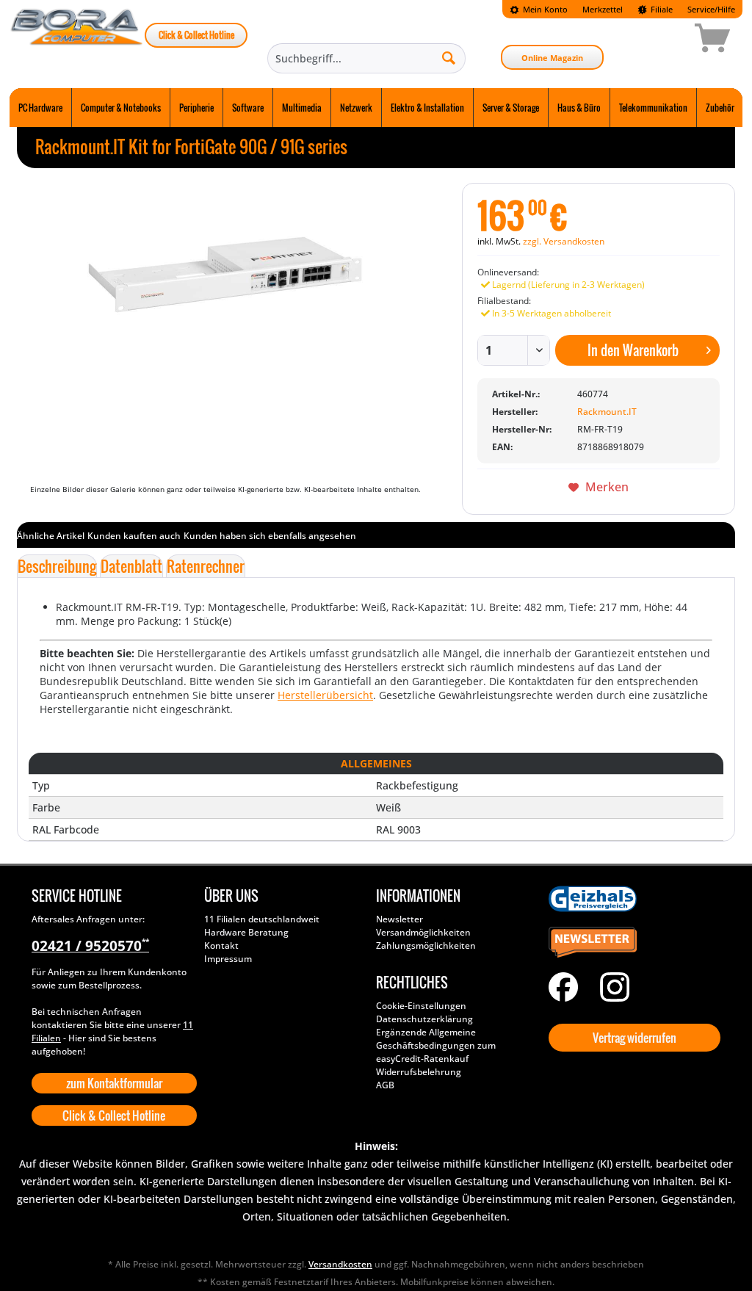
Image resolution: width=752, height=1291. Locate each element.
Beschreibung (57, 566)
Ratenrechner (206, 566)
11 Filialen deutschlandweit (261, 919)
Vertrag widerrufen (634, 1037)
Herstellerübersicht (325, 695)
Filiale (660, 9)
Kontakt (221, 945)
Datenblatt (131, 566)
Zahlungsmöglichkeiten (426, 945)
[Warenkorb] (660, 40)
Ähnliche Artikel (50, 535)
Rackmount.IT (607, 411)
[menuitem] (538, 9)
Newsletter (399, 919)
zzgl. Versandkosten (563, 241)
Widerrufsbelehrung (418, 1072)
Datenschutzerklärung (424, 1019)
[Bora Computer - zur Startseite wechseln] (77, 40)
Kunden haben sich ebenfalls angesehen (270, 535)
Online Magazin (552, 57)
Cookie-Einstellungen (421, 1005)
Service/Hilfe (711, 9)
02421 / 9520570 (90, 945)
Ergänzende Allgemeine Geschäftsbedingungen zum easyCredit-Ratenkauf (436, 1045)
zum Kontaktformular (114, 1083)
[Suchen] (449, 57)
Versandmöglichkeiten (423, 932)
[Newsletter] (631, 943)
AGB (385, 1085)
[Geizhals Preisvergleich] (631, 899)
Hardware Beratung (246, 932)
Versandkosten (340, 1264)
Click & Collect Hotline (196, 35)
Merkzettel (602, 9)
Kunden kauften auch (134, 535)
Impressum (228, 958)
